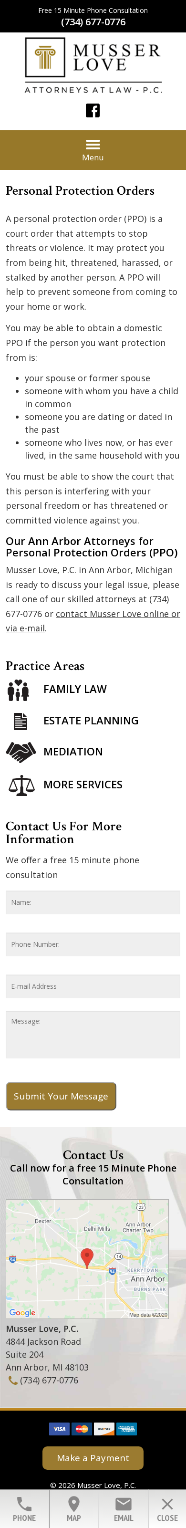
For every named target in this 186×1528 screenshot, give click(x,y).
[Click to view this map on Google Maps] (87, 1315)
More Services (83, 784)
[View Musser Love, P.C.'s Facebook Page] (93, 112)
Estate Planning (91, 720)
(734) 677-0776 (93, 21)
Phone (24, 1509)
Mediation (73, 751)
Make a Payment (93, 1458)
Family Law (75, 688)
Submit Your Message (61, 1096)
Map (73, 1509)
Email (124, 1509)
